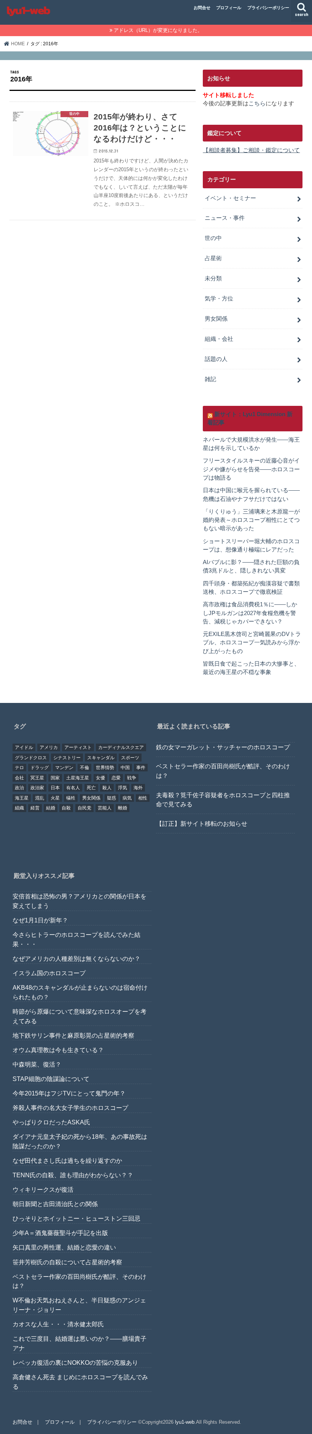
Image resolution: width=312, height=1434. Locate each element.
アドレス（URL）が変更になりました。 (158, 30)
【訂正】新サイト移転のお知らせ (201, 823)
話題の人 (216, 359)
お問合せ (202, 7)
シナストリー (67, 757)
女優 (100, 778)
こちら (257, 103)
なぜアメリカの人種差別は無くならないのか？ (76, 958)
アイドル (24, 747)
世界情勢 (105, 767)
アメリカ (49, 747)
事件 (140, 767)
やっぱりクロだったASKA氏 (51, 1122)
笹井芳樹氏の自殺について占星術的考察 (67, 1262)
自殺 (66, 808)
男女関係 (216, 319)
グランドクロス (31, 757)
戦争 (131, 778)
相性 (142, 798)
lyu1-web (184, 1422)
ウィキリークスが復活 (43, 1189)
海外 (138, 787)
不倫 (84, 767)
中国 (125, 767)
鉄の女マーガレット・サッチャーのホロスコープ (223, 747)
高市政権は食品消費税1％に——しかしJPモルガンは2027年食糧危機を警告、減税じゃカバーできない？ (250, 612)
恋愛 (116, 778)
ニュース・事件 (225, 218)
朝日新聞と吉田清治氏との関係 (55, 1203)
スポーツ (130, 757)
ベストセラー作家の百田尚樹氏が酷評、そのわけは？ (223, 771)
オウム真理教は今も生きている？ (58, 1049)
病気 (127, 798)
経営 (35, 808)
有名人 (73, 787)
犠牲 (70, 798)
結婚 (50, 808)
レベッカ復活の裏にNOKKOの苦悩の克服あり (75, 1362)
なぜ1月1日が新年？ (40, 920)
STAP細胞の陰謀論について (51, 1078)
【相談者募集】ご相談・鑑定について (251, 150)
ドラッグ (39, 767)
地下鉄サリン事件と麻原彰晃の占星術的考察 (73, 1035)
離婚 (122, 808)
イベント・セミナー (230, 198)
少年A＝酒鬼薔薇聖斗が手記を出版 (60, 1232)
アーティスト (78, 747)
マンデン (64, 767)
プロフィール (228, 7)
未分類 (213, 278)
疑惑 (111, 798)
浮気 (122, 787)
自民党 (84, 808)
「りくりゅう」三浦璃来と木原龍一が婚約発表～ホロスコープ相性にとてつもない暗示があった (251, 520)
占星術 (213, 258)
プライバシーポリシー (268, 7)
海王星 (22, 798)
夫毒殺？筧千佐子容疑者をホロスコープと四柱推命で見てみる (223, 800)
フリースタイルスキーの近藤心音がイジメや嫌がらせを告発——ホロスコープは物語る (251, 469)
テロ (19, 767)
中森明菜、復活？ (37, 1064)
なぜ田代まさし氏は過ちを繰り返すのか (67, 1160)
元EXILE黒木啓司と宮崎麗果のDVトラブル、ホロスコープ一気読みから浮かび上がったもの (252, 642)
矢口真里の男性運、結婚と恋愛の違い (64, 1247)
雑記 (210, 379)
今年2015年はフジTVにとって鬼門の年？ (69, 1093)
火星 (55, 798)
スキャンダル (101, 757)
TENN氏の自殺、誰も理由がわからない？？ (73, 1175)
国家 (55, 778)
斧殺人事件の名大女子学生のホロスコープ (70, 1107)
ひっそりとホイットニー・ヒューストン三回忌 (76, 1218)
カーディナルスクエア (121, 747)
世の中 (213, 238)
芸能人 (104, 808)
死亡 (91, 787)
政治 (19, 787)
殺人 (106, 787)
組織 (19, 808)
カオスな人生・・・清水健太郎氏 (58, 1324)
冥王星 (37, 778)
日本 (55, 787)
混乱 (39, 798)
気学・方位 (219, 299)
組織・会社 (219, 339)
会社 (19, 778)
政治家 (37, 787)
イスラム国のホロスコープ (49, 973)
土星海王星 (77, 778)
